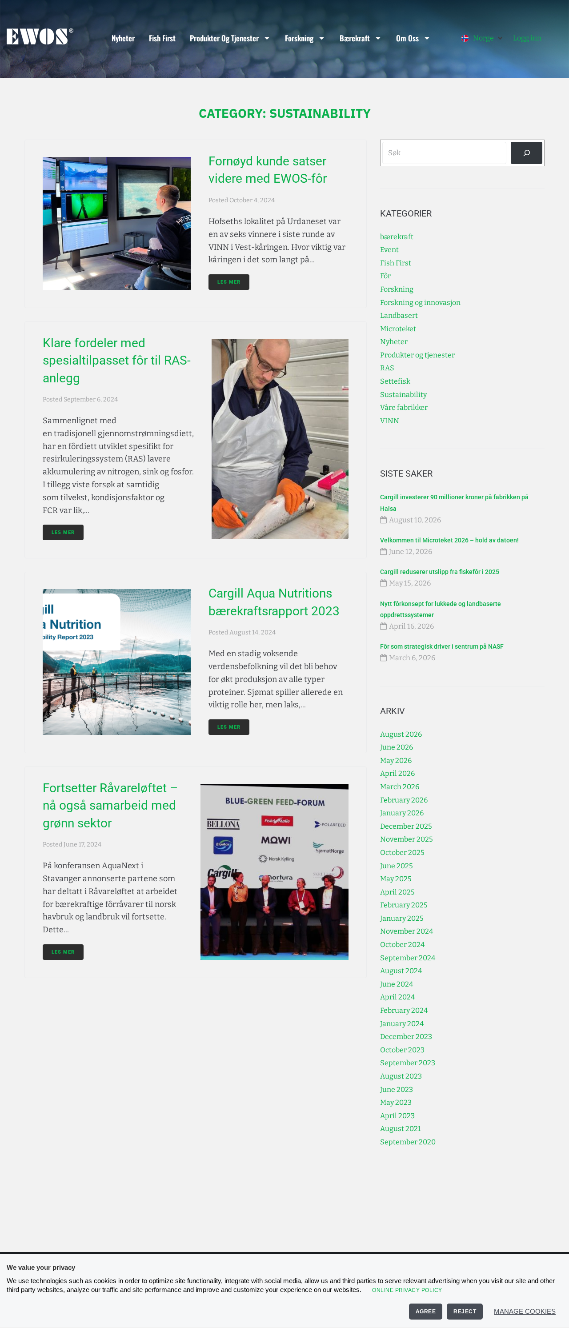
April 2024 (397, 997)
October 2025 (402, 852)
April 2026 (397, 773)
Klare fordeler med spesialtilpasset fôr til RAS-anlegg (117, 360)
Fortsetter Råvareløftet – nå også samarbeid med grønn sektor (110, 805)
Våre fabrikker (404, 407)
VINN (389, 421)
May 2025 (396, 879)
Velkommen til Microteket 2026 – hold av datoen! (449, 540)
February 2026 (404, 800)
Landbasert (399, 315)
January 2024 (402, 1023)
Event (389, 249)
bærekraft (396, 237)
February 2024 (404, 1010)
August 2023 (401, 1076)
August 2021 (400, 1128)
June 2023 (396, 1089)
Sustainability (403, 394)
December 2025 (406, 826)
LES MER (228, 282)
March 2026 (399, 786)
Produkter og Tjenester (224, 38)
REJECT (464, 1311)
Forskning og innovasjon (420, 302)
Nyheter (123, 38)
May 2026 (396, 760)
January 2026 (402, 813)
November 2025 (406, 839)
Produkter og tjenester (417, 355)
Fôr (385, 276)
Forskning (299, 38)
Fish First (162, 38)
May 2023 (396, 1102)
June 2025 (396, 866)
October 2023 (402, 1050)
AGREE (426, 1311)
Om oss (407, 38)
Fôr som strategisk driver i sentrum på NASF (442, 646)
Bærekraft (355, 38)
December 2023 (406, 1036)
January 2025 (402, 918)
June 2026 (396, 747)
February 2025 (404, 905)
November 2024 (406, 931)
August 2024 (401, 971)
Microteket (398, 329)
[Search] (526, 153)
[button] (483, 38)
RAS (387, 368)
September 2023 (407, 1063)
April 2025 (397, 892)
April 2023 (397, 1115)
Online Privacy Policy (407, 1290)
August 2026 (401, 734)
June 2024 (396, 984)
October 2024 (402, 944)
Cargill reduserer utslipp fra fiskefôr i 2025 (439, 571)
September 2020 (408, 1142)
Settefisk (395, 381)
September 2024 (407, 958)
